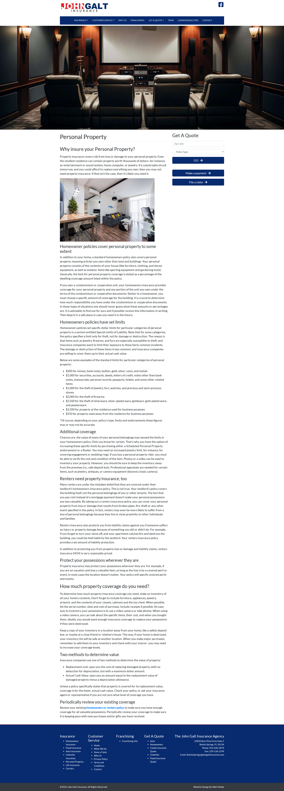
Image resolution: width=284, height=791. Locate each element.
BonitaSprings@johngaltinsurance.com (205, 754)
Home (97, 745)
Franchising (137, 20)
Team (171, 20)
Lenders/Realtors (188, 20)
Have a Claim (100, 752)
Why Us (122, 20)
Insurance (80, 20)
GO (197, 160)
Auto (152, 741)
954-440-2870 (216, 748)
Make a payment (197, 173)
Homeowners (156, 744)
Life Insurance (73, 765)
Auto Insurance (73, 751)
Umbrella (154, 754)
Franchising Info (130, 741)
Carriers (70, 768)
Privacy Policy (101, 759)
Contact (207, 20)
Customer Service (102, 20)
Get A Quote (155, 20)
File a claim (197, 182)
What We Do (100, 748)
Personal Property (75, 761)
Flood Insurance (73, 748)
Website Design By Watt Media (208, 787)
